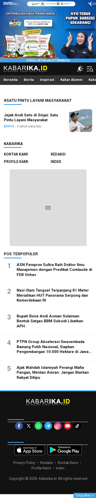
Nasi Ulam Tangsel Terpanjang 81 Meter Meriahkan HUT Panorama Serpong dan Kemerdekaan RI (53, 295)
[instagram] (58, 426)
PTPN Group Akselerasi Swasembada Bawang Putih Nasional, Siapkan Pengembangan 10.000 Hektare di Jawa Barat (53, 349)
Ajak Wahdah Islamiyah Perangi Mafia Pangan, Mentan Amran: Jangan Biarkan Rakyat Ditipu (53, 372)
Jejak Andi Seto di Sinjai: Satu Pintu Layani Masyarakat (31, 117)
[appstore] (29, 450)
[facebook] (19, 426)
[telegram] (48, 426)
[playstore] (64, 450)
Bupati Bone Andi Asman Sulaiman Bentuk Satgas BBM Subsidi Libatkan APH (50, 321)
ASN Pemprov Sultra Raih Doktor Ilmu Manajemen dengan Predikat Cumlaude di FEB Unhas (54, 269)
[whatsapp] (38, 426)
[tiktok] (77, 426)
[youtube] (67, 426)
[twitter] (29, 426)
